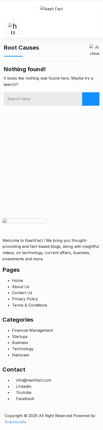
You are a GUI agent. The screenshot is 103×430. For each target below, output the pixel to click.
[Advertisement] (51, 162)
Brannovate (15, 421)
